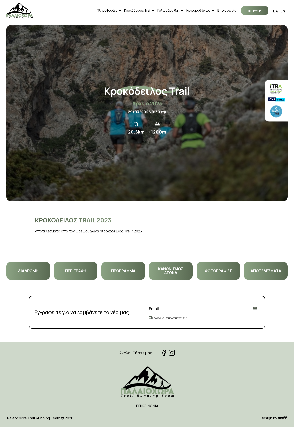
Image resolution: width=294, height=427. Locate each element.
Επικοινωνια (147, 405)
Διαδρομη (28, 270)
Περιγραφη (75, 270)
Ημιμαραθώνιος (198, 10)
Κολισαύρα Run (168, 10)
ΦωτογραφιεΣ (218, 270)
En (282, 11)
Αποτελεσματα (266, 270)
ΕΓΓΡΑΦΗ (254, 10)
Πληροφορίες (107, 10)
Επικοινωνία (226, 10)
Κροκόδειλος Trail (137, 10)
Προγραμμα (123, 270)
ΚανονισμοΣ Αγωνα (170, 270)
